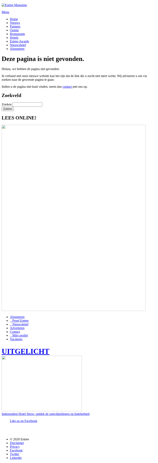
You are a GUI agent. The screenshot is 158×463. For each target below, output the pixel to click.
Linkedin (16, 457)
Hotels (14, 37)
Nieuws (15, 23)
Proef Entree (20, 320)
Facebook (16, 450)
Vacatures (16, 339)
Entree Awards (19, 41)
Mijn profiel (20, 335)
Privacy (15, 446)
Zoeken (7, 104)
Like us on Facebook (23, 421)
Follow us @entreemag (31, 430)
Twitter (14, 454)
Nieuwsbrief (18, 45)
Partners (15, 26)
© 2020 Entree (19, 439)
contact (68, 86)
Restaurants (17, 34)
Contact (15, 331)
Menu (5, 12)
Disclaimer (17, 443)
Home (14, 19)
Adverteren (17, 328)
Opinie (14, 30)
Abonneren (17, 48)
